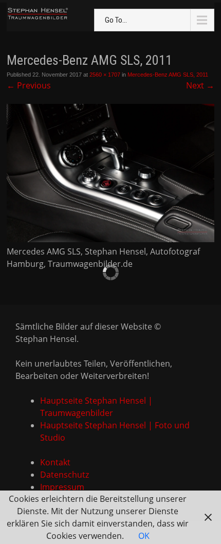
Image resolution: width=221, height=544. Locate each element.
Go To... (116, 20)
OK (144, 535)
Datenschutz (64, 474)
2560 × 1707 (104, 74)
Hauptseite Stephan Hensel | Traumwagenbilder (96, 407)
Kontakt (55, 462)
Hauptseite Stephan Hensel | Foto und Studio (115, 431)
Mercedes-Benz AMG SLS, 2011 (167, 74)
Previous (29, 85)
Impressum (62, 487)
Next (200, 85)
